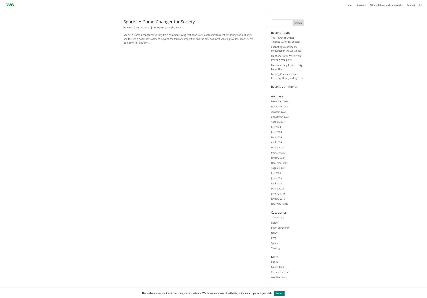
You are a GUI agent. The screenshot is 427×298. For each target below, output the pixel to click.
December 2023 (279, 162)
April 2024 (276, 142)
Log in (274, 261)
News (274, 232)
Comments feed (280, 272)
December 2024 (279, 101)
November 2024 (280, 106)
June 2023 (276, 178)
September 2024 (280, 116)
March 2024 (277, 147)
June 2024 (276, 132)
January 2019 (278, 198)
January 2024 (278, 157)
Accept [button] (279, 293)
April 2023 (276, 183)
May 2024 (276, 137)
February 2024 (279, 152)
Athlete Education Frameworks (386, 5)
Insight (170, 27)
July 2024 (276, 127)
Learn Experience (280, 227)
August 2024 (278, 121)
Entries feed (277, 267)
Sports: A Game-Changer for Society (159, 22)
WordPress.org (279, 277)
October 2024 (278, 111)
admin (130, 27)
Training (275, 248)
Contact (411, 5)
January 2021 (278, 193)
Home (349, 5)
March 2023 (277, 188)
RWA (178, 27)
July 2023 (276, 173)
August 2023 (278, 167)
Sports (274, 243)
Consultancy (159, 27)
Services (360, 5)
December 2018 (279, 203)
